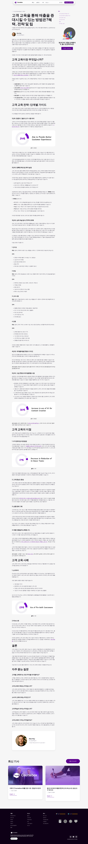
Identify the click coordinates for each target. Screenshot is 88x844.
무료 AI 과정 (29, 819)
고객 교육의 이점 (62, 17)
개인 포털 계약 (45, 823)
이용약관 (44, 821)
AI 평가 (11, 823)
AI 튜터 (11, 821)
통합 (11, 827)
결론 (60, 21)
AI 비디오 (12, 817)
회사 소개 (45, 815)
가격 (43, 2)
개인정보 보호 (45, 819)
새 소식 (28, 825)
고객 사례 (29, 817)
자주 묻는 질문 (62, 23)
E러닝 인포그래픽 (24, 87)
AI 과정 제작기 (13, 815)
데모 (28, 821)
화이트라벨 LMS (13, 825)
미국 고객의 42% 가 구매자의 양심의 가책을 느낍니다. (34, 541)
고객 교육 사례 (62, 19)
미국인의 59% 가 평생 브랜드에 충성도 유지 (29, 498)
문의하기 (44, 817)
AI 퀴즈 (11, 819)
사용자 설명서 (29, 823)
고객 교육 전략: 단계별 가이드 (64, 15)
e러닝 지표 (30, 554)
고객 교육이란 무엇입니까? (64, 13)
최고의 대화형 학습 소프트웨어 (21, 75)
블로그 (28, 815)
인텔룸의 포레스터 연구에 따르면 (34, 446)
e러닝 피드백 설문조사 (33, 423)
